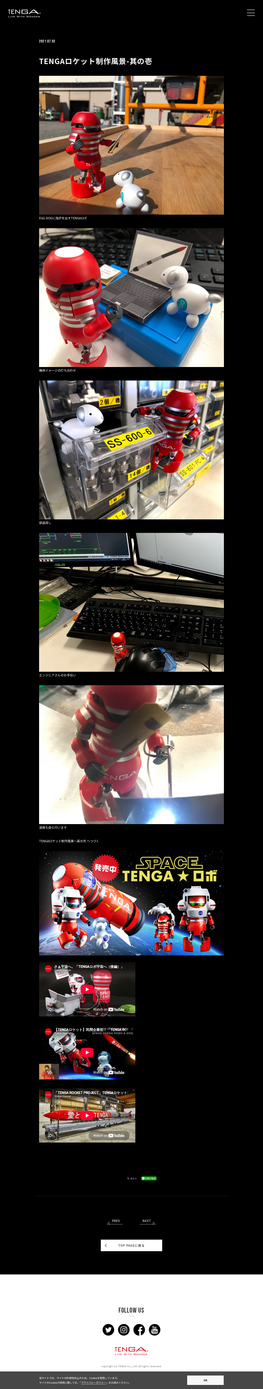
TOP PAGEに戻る (131, 1245)
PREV (116, 1220)
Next (146, 1220)
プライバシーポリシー (93, 1382)
